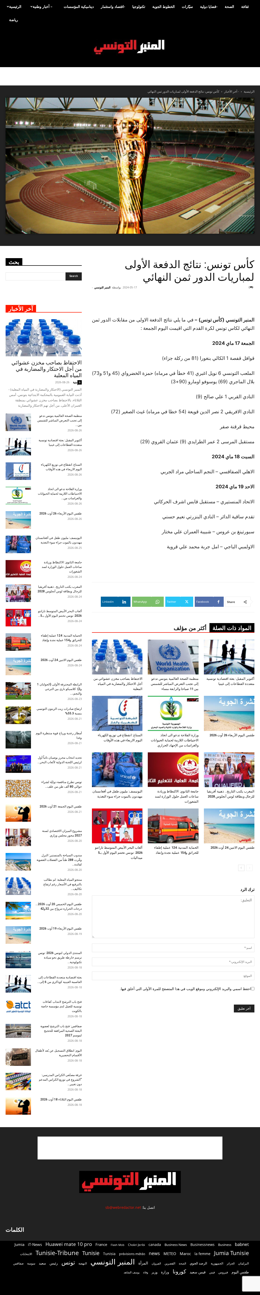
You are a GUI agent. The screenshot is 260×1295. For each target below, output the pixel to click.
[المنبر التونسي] (130, 47)
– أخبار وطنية (42, 6)
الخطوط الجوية (163, 6)
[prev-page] (249, 868)
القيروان (156, 1263)
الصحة (229, 6)
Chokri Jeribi (136, 1245)
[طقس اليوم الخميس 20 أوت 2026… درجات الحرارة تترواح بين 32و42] (18, 910)
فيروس (223, 1272)
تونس (68, 1262)
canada (155, 1244)
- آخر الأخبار (231, 91)
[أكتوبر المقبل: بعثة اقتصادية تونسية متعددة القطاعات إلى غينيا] (229, 657)
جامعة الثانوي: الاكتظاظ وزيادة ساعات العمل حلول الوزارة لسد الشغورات (177, 796)
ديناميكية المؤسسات (79, 6)
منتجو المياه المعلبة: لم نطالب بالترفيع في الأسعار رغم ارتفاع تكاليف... (62, 884)
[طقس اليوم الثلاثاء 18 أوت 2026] (18, 1106)
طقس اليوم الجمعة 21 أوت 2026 (61, 806)
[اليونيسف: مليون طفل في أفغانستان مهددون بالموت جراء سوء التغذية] (117, 769)
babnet (242, 1244)
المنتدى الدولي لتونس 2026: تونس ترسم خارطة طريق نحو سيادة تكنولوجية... (60, 957)
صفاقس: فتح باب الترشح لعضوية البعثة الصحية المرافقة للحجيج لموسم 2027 (61, 1030)
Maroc (185, 1253)
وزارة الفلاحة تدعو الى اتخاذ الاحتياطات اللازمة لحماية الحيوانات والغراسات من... (60, 493)
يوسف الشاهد (132, 1272)
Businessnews (202, 1244)
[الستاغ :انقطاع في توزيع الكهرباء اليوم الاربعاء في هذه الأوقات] (117, 713)
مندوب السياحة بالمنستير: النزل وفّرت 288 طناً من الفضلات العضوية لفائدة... (59, 859)
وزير (154, 1272)
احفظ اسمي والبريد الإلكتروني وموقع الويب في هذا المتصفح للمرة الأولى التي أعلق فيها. (185, 989)
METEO (170, 1253)
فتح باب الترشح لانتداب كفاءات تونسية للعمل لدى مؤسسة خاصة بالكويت (61, 1006)
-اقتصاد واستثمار (113, 6)
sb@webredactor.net (123, 1207)
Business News (176, 1244)
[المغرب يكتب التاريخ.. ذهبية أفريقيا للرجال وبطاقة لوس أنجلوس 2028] (229, 769)
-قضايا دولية (209, 6)
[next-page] (241, 868)
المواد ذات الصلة (232, 628)
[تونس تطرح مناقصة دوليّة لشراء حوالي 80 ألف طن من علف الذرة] (18, 788)
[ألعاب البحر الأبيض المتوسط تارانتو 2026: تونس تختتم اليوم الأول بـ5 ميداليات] (117, 825)
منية (75, 382)
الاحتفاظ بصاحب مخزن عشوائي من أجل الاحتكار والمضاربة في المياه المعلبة (117, 684)
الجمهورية (217, 1263)
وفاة (145, 1272)
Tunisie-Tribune (57, 1252)
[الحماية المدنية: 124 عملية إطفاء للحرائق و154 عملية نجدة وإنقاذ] (173, 825)
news (154, 1253)
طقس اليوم (240, 1272)
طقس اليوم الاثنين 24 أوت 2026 (232, 847)
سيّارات (187, 6)
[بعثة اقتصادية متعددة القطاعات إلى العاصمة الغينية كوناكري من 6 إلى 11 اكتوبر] (18, 984)
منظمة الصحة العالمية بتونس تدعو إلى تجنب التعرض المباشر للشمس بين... (59, 420)
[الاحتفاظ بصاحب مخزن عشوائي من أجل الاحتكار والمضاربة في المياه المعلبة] (117, 657)
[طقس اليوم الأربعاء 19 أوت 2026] (18, 935)
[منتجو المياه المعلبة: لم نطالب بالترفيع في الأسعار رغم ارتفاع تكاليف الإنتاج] (18, 886)
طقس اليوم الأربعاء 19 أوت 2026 (60, 928)
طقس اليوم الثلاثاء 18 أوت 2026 (61, 1099)
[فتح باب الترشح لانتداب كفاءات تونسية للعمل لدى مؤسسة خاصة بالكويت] (18, 1006)
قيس (212, 1272)
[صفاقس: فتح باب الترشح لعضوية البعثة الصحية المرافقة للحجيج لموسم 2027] (18, 1031)
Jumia (19, 1244)
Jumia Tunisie (231, 1253)
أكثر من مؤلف (190, 628)
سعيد (42, 1263)
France (101, 1244)
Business (224, 1244)
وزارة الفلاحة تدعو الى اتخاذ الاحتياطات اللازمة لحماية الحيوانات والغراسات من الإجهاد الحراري (175, 740)
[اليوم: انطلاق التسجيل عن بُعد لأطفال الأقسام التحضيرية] (18, 1057)
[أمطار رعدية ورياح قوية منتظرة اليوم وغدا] (18, 739)
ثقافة (245, 6)
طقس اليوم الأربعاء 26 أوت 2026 (231, 735)
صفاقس (18, 1263)
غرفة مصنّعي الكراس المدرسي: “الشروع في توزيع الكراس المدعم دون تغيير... (60, 1079)
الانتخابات (26, 1254)
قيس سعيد (198, 1272)
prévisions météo (132, 1254)
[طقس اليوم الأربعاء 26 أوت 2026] (229, 713)
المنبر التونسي (102, 287)
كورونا (179, 1271)
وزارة (165, 1272)
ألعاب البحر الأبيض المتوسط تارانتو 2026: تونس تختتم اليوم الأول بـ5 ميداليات (118, 853)
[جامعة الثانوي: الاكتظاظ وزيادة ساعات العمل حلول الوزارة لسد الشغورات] (173, 769)
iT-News (35, 1244)
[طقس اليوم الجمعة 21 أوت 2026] (18, 813)
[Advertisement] (130, 1148)
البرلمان (243, 1263)
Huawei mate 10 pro (68, 1244)
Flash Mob (117, 1245)
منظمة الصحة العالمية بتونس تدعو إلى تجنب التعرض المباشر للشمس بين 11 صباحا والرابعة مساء (175, 684)
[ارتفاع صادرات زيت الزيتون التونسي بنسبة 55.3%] (18, 715)
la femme (202, 1253)
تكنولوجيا (138, 6)
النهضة (82, 1263)
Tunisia (109, 1253)
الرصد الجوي (198, 1263)
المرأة (143, 1262)
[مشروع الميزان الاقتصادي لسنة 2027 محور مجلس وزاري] (18, 837)
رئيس (54, 1263)
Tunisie (91, 1253)
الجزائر (231, 1263)
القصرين (170, 1263)
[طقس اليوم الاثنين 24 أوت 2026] (229, 825)
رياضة (13, 19)
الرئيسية (15, 6)
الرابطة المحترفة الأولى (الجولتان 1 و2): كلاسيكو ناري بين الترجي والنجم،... (59, 689)
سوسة (31, 1263)
